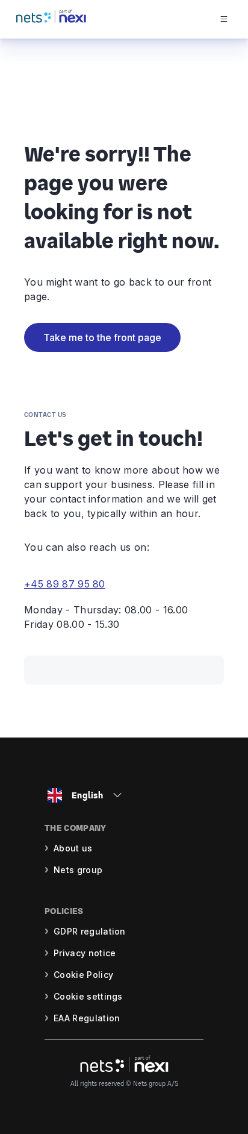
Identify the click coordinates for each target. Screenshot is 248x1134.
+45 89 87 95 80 (64, 584)
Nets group (78, 870)
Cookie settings (88, 996)
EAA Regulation (87, 1018)
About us (73, 848)
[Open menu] (233, 19)
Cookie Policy (83, 975)
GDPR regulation (90, 931)
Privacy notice (85, 953)
